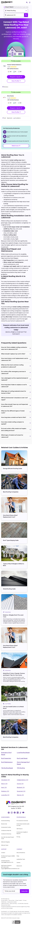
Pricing (18, 836)
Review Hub (4, 823)
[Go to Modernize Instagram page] (12, 813)
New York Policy (13, 903)
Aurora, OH (20, 783)
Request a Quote (15, 77)
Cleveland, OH (5, 780)
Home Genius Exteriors (14, 64)
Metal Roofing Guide (9, 589)
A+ (15, 71)
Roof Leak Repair (22, 758)
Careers (18, 862)
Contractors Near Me (6, 830)
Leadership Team (21, 859)
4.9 (10, 102)
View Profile (15, 81)
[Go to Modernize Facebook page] (15, 813)
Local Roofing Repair (23, 752)
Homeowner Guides (6, 827)
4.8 (10, 71)
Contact (3, 852)
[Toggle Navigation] (30, 2)
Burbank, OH (21, 787)
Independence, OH (22, 780)
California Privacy (5, 903)
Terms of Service (6, 908)
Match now (15, 145)
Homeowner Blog (5, 820)
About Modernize (21, 852)
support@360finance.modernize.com (10, 868)
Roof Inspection (6, 758)
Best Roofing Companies (10, 492)
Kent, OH (4, 787)
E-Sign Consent (18, 900)
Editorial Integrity (5, 841)
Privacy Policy (27, 906)
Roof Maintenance (7, 762)
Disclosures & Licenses (12, 901)
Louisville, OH (5, 795)
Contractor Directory (6, 833)
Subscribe (24, 891)
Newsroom (19, 865)
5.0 (20, 71)
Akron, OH (4, 783)
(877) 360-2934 (5, 867)
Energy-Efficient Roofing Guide (12, 468)
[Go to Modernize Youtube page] (23, 813)
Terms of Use (11, 900)
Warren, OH (20, 795)
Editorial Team (4, 845)
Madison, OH (5, 791)
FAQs (18, 856)
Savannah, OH (21, 791)
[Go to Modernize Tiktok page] (20, 813)
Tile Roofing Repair (7, 768)
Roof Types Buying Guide (11, 540)
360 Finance (19, 828)
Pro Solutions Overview (22, 820)
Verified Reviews (12, 68)
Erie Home (10, 96)
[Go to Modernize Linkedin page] (18, 813)
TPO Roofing (21, 768)
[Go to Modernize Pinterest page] (9, 813)
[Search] (27, 2)
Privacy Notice (4, 900)
